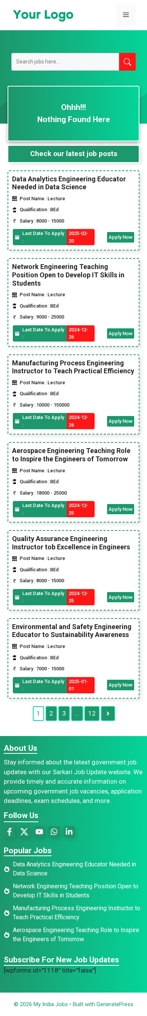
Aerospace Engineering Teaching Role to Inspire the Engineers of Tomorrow (71, 455)
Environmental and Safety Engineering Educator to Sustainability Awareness (72, 631)
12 (92, 713)
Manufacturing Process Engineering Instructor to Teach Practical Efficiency (73, 367)
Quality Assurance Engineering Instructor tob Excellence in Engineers (71, 543)
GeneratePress (114, 1004)
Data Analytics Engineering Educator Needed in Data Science (69, 183)
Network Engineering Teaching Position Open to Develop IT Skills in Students (68, 275)
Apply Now (121, 237)
